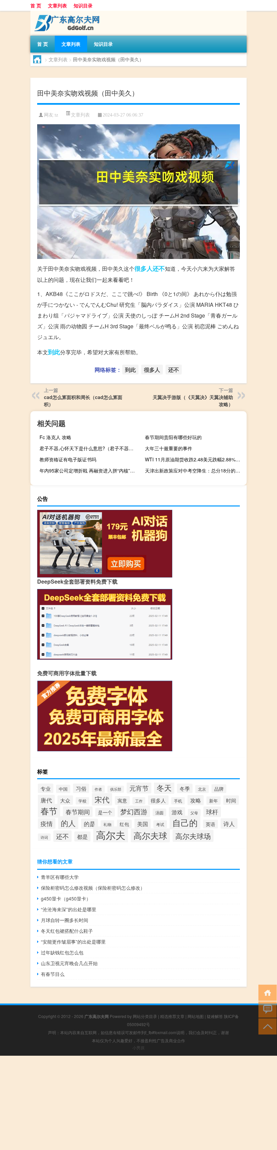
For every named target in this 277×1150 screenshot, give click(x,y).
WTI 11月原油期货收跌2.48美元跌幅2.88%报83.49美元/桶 (195, 459)
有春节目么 (53, 974)
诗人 (229, 823)
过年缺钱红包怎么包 (62, 952)
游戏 (177, 812)
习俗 (81, 788)
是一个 (105, 812)
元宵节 (139, 787)
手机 (178, 800)
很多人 (143, 268)
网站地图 (195, 1016)
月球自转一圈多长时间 (64, 920)
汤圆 (159, 812)
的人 (68, 822)
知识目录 (83, 5)
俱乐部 (115, 789)
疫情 (47, 823)
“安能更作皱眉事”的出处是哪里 (73, 941)
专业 (46, 788)
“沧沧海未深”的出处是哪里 (68, 909)
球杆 (212, 812)
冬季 (185, 788)
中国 (63, 789)
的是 (89, 824)
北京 (202, 789)
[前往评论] (266, 1009)
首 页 (35, 5)
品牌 (219, 788)
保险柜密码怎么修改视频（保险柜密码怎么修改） (93, 887)
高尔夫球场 (193, 836)
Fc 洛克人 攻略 (55, 437)
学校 (82, 800)
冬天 (164, 787)
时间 (231, 800)
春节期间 (78, 812)
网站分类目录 (145, 1016)
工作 (139, 800)
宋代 (102, 799)
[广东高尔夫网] (65, 13)
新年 (213, 800)
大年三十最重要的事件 (168, 448)
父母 (194, 812)
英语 (210, 824)
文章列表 (57, 5)
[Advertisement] (138, 1103)
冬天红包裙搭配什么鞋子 (67, 930)
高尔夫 (110, 834)
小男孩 (138, 1047)
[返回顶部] (266, 1025)
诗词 (44, 837)
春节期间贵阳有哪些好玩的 (173, 437)
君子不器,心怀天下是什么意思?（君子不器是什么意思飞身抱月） (90, 448)
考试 (160, 824)
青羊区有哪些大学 (60, 877)
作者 (98, 789)
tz (56, 115)
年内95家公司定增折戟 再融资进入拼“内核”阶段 (90, 470)
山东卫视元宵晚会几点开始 (69, 963)
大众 (65, 800)
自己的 (185, 822)
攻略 (195, 800)
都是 (82, 836)
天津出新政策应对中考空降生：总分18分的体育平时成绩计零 (195, 470)
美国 (142, 824)
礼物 (107, 824)
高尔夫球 (150, 835)
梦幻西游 (133, 811)
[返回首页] (266, 992)
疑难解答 (215, 1016)
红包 (124, 824)
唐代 (46, 800)
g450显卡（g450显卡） (66, 898)
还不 (159, 268)
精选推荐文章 (172, 1016)
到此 (54, 352)
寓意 (122, 800)
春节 (49, 811)
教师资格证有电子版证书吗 (68, 459)
